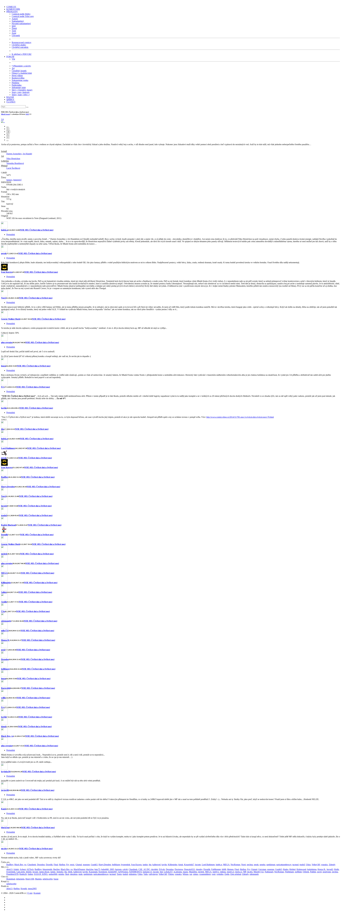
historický (17, 180)
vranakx (324, 864)
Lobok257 (168, 872)
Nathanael (269, 872)
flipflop (62, 864)
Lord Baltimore (8, 448)
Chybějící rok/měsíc (20, 47)
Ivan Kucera (6, 272)
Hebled (292, 869)
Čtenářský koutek (19, 71)
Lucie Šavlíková (13, 168)
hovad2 (330, 869)
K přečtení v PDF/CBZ (21, 54)
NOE (27, 114)
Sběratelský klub (19, 87)
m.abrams (178, 872)
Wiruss (185, 874)
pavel (319, 872)
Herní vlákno (17, 75)
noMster (298, 872)
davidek (154, 869)
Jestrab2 (59, 872)
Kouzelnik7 (189, 864)
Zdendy (332, 864)
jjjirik (70, 872)
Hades (285, 869)
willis (3, 698)
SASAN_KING (41, 874)
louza (3, 366)
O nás (29, 893)
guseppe (86, 864)
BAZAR (10, 97)
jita (2, 429)
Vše (13, 59)
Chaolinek (31, 864)
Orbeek (306, 872)
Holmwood (301, 869)
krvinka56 (5, 771)
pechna (250, 864)
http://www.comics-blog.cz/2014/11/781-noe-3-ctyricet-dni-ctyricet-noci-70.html (240, 417)
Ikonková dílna (18, 78)
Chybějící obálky (19, 45)
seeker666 (53, 874)
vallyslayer (153, 874)
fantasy (9, 180)
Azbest (23, 869)
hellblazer (5, 669)
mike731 (5, 630)
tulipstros (133, 874)
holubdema (311, 869)
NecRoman (235, 864)
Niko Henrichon (13, 158)
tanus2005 (32, 888)
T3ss (3, 611)
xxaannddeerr (205, 874)
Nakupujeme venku (20, 80)
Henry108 (29, 879)
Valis (145, 874)
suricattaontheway (283, 864)
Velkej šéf (316, 864)
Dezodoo (5, 659)
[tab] (7, 129)
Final (56, 864)
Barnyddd (5, 688)
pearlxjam (327, 872)
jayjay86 (5, 790)
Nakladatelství (18, 21)
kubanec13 (147, 872)
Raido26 (23, 874)
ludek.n (4, 230)
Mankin (38, 879)
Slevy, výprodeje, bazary (22, 90)
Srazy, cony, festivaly (21, 92)
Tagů (14, 31)
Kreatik (24, 888)
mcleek (4, 554)
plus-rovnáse (7, 342)
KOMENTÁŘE (13, 9)
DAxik (162, 869)
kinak (3, 726)
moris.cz (238, 872)
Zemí (14, 33)
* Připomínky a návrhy (21, 66)
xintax (195, 874)
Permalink (10, 234)
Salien (4, 592)
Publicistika (16, 85)
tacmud (295, 864)
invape (35, 872)
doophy (199, 869)
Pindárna (15, 83)
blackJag (5, 827)
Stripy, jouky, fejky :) (20, 95)
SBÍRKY (10, 99)
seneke (262, 864)
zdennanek (6, 621)
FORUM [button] (10, 56)
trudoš (4, 515)
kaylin (4, 408)
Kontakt (37, 893)
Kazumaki (93, 872)
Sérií (14, 26)
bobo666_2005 (107, 869)
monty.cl (230, 872)
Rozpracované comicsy (21, 42)
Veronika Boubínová (15, 163)
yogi (213, 874)
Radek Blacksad (8, 525)
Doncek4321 (189, 869)
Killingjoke (6, 582)
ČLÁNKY (11, 102)
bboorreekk (47, 869)
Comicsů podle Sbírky (21, 14)
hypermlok (125, 864)
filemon (230, 869)
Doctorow (179, 869)
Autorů (15, 19)
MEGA (4, 573)
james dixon (44, 872)
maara (185, 872)
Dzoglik (4, 534)
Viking (171, 874)
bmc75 (97, 869)
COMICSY (11, 7)
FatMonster (216, 869)
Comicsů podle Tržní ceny (23, 16)
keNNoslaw (123, 872)
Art (13, 68)
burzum (118, 869)
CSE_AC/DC (144, 869)
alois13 (9, 869)
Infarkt (28, 872)
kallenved (156, 864)
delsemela (20, 879)
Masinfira (193, 872)
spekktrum (270, 864)
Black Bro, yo (7, 736)
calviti (125, 869)
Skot (67, 874)
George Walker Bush (10, 319)
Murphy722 (259, 872)
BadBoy (4, 477)
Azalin (4, 602)
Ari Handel (27, 154)
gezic (3, 650)
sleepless (73, 874)
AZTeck (30, 869)
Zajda (226, 874)
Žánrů (14, 28)
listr (161, 872)
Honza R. (5, 640)
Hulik (336, 869)
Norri (3, 298)
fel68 (224, 869)
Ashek (16, 869)
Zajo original (235, 874)
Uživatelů (16, 35)
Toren (119, 874)
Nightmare (289, 872)
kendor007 (112, 872)
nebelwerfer (47, 879)
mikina (223, 872)
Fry (2, 387)
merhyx (216, 872)
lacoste (4, 506)
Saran (56, 879)
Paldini (313, 872)
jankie (145, 864)
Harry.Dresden (8, 486)
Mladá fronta (5, 114)
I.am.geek (21, 872)
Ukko (308, 864)
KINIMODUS (135, 872)
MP (244, 872)
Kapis (3, 809)
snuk (80, 874)
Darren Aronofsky (14, 154)
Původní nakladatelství (21, 23)
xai (190, 874)
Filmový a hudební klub (22, 73)
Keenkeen (103, 872)
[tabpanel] (170, 320)
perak (3, 253)
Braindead (10, 879)
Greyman (262, 869)
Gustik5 (94, 864)
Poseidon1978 (12, 874)
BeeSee (56, 869)
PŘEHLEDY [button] (12, 11)
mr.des (4, 848)
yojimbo (219, 874)
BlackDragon (79, 869)
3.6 (2, 119)
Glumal (79, 864)
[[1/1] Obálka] (3, 122)
